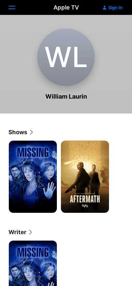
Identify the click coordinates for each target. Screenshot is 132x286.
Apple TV (66, 7)
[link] (21, 132)
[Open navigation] (15, 7)
